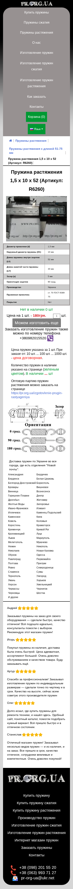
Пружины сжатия (36, 22)
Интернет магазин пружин (36, 840)
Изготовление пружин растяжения (36, 83)
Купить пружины (36, 12)
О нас (36, 42)
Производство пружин (36, 818)
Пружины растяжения (36, 32)
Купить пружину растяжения (36, 810)
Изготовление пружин (36, 52)
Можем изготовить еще (36, 323)
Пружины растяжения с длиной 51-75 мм (35, 150)
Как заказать (36, 96)
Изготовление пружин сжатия (36, 66)
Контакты (37, 106)
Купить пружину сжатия (36, 803)
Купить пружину (36, 795)
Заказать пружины (36, 848)
